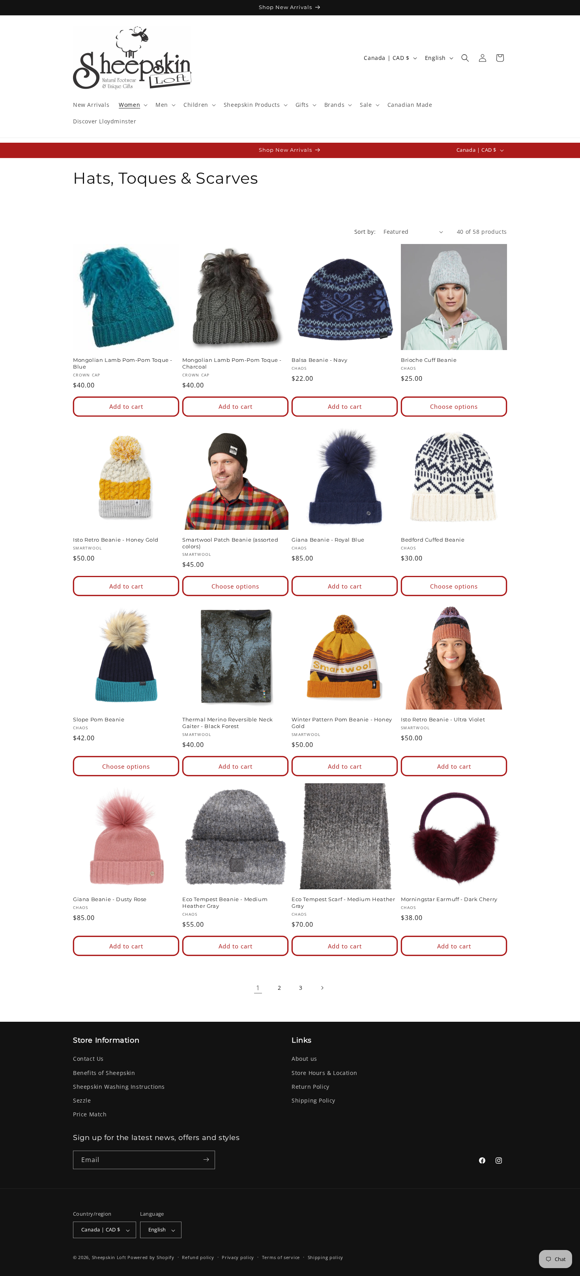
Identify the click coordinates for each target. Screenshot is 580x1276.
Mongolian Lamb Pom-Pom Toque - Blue (122, 363)
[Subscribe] (206, 1159)
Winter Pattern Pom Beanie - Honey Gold (342, 722)
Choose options (454, 407)
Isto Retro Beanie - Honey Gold (116, 539)
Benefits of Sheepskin (104, 1073)
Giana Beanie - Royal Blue (328, 539)
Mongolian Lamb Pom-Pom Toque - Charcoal (232, 363)
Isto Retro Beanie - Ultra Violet (443, 719)
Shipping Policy (313, 1100)
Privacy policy (238, 1257)
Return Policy (310, 1086)
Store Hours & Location (324, 1073)
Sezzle (82, 1100)
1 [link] (258, 988)
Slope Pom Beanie (99, 719)
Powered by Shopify (150, 1258)
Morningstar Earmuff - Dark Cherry (449, 899)
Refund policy (198, 1257)
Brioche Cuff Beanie (429, 360)
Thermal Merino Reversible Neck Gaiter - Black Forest (227, 722)
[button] (132, 105)
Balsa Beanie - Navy (319, 360)
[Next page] (322, 988)
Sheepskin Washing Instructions (119, 1086)
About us (304, 1059)
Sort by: (365, 231)
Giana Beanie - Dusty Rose (110, 899)
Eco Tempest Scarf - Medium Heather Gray (343, 902)
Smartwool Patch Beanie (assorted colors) (230, 543)
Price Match (90, 1114)
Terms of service (281, 1257)
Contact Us (88, 1059)
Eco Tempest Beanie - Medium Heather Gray (225, 902)
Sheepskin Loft (109, 1258)
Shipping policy (326, 1257)
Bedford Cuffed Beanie (433, 539)
